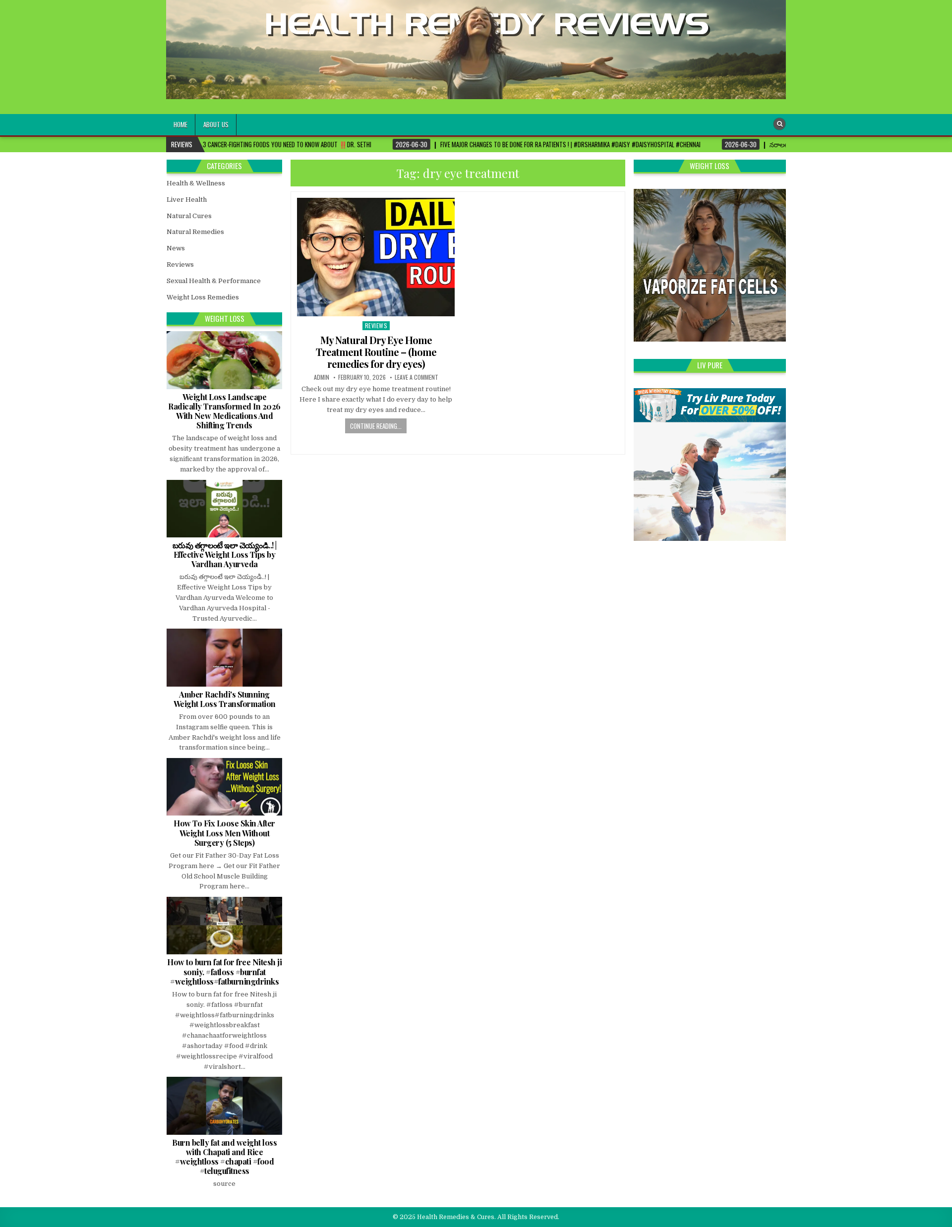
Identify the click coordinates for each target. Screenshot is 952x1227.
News (176, 248)
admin (321, 377)
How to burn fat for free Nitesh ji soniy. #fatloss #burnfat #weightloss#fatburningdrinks (224, 971)
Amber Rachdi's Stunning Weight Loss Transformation (225, 699)
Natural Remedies (195, 231)
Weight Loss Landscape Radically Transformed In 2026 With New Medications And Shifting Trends (224, 411)
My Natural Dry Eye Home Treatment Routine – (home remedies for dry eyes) (376, 351)
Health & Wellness (196, 183)
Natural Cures (189, 216)
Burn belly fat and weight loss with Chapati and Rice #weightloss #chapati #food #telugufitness (224, 1156)
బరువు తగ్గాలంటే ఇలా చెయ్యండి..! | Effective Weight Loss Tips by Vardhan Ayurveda (225, 554)
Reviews (376, 325)
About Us (216, 124)
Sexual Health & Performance (214, 281)
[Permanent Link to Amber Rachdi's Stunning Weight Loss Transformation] (224, 657)
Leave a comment (416, 377)
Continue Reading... (376, 426)
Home (180, 124)
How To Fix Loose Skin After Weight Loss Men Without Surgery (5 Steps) (224, 832)
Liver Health (187, 199)
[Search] (779, 124)
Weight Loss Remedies (203, 297)
